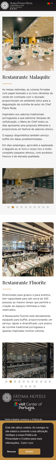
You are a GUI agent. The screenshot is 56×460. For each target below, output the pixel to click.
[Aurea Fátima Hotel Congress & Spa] (17, 5)
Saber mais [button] (27, 443)
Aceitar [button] (29, 451)
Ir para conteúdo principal (9, 1)
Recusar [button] (11, 451)
